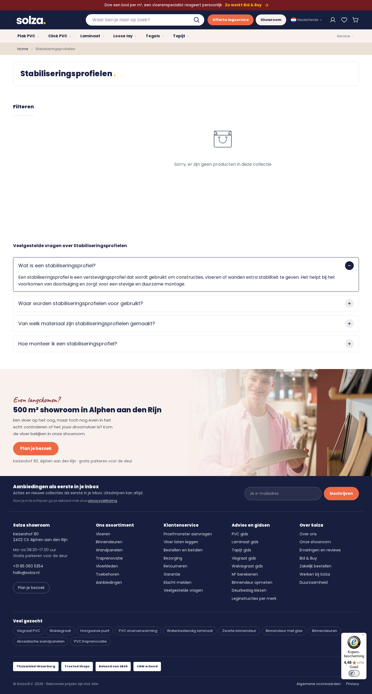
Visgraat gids (244, 558)
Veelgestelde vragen (183, 590)
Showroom (271, 19)
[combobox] (145, 20)
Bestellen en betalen (183, 550)
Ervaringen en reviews (320, 550)
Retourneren (175, 566)
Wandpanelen (109, 550)
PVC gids (240, 534)
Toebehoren (107, 574)
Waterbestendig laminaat (190, 630)
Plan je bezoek (35, 448)
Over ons (308, 534)
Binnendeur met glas (284, 630)
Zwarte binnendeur (239, 630)
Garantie (172, 574)
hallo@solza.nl (26, 572)
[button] (355, 20)
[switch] (354, 673)
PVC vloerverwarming (138, 630)
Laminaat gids (245, 542)
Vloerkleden (107, 566)
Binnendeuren (109, 542)
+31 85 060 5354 (28, 566)
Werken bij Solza (315, 574)
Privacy (352, 683)
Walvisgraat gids (247, 566)
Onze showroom (315, 542)
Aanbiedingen (109, 582)
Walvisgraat (60, 630)
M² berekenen (245, 574)
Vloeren (103, 534)
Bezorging (173, 558)
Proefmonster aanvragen (188, 534)
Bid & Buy (308, 558)
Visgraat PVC (28, 630)
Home (22, 48)
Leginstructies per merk (254, 598)
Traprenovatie (109, 558)
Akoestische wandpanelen (41, 641)
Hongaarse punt (94, 630)
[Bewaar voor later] (344, 20)
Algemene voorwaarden (319, 683)
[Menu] (363, 636)
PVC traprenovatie (90, 641)
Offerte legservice (230, 19)
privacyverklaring (102, 500)
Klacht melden (177, 582)
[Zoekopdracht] (197, 20)
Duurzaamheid (314, 582)
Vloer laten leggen (181, 542)
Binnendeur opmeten (252, 582)
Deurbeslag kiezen (249, 590)
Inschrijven (341, 493)
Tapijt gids (241, 550)
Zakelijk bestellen (315, 566)
